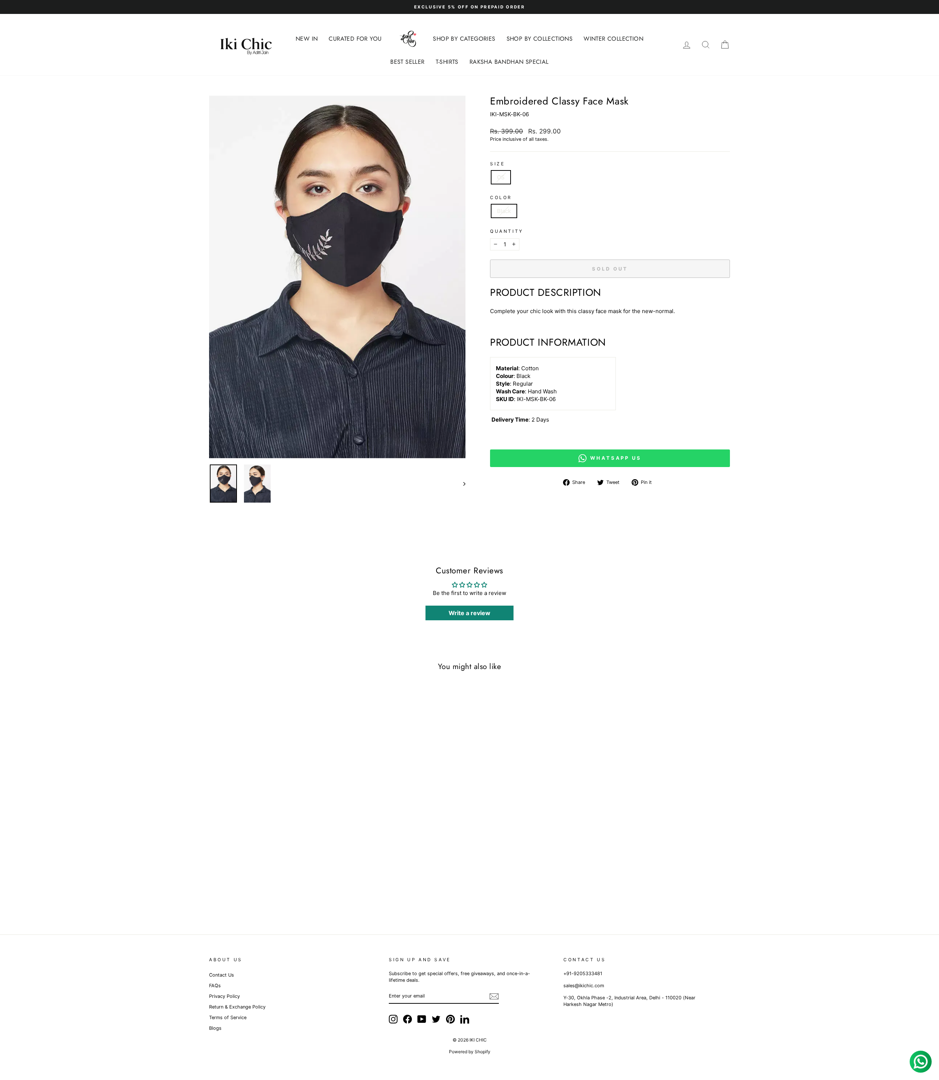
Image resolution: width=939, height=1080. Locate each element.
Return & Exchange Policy (237, 1007)
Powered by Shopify (469, 1051)
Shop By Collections (540, 38)
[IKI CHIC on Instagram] (393, 1019)
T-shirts (447, 62)
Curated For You (355, 38)
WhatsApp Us (616, 458)
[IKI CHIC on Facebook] (407, 1019)
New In (307, 38)
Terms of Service (227, 1017)
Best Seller (407, 62)
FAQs (215, 985)
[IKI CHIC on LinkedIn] (464, 1019)
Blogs (215, 1028)
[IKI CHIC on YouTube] (421, 1019)
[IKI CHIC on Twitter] (436, 1019)
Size (497, 163)
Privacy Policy (224, 996)
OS (501, 177)
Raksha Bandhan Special (509, 62)
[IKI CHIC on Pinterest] (450, 1019)
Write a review (469, 613)
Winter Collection (613, 38)
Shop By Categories (464, 38)
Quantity (506, 231)
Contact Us (221, 975)
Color (501, 197)
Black (504, 210)
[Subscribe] (494, 996)
